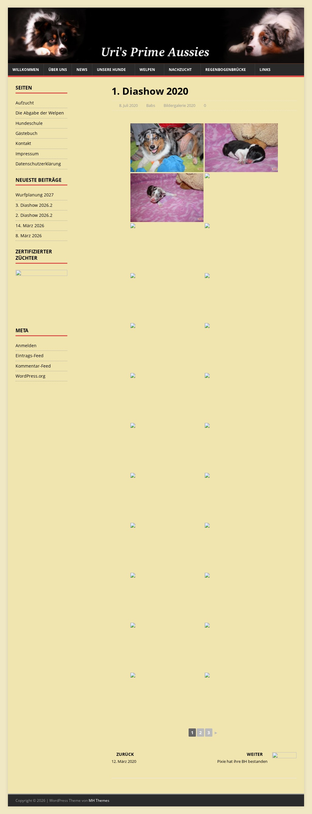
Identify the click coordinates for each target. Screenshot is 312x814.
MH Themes (99, 800)
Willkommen (25, 69)
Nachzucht (180, 69)
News (81, 69)
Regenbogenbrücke (225, 69)
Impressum (27, 154)
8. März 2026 (29, 235)
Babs (150, 105)
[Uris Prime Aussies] (156, 60)
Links (265, 69)
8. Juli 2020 (128, 105)
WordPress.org (30, 376)
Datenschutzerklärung (38, 164)
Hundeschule (29, 123)
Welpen (147, 69)
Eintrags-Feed (30, 355)
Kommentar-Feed (33, 366)
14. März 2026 (30, 225)
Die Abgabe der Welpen (40, 113)
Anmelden (26, 345)
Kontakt (23, 143)
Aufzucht (25, 103)
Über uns (57, 69)
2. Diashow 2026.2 (34, 215)
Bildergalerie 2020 (179, 105)
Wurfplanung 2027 (35, 195)
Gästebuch (26, 133)
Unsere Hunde (111, 69)
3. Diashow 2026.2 (34, 205)
